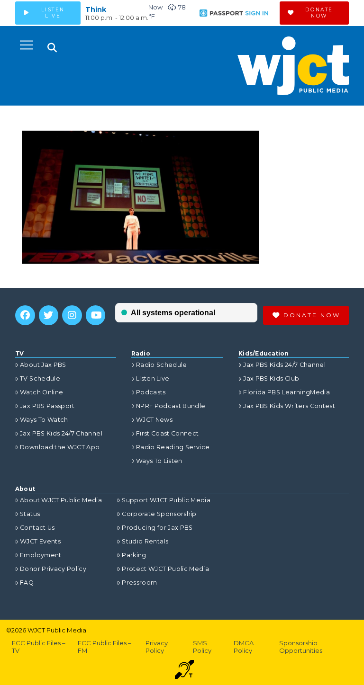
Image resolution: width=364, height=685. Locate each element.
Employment (41, 555)
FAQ (27, 582)
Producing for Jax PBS (157, 527)
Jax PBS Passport (47, 405)
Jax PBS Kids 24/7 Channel (61, 433)
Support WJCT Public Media (166, 500)
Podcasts (151, 392)
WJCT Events (40, 541)
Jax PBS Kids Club (271, 378)
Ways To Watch (44, 419)
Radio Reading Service (172, 447)
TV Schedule (40, 378)
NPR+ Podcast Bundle (171, 405)
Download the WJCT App (60, 447)
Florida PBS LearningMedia (286, 392)
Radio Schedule (161, 364)
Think (95, 9)
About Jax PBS (43, 364)
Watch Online (41, 392)
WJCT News (154, 419)
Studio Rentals (145, 541)
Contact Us (37, 527)
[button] (26, 45)
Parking (134, 555)
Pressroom (139, 582)
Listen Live (153, 378)
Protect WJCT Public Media (165, 568)
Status (30, 513)
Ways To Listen (159, 460)
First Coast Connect (167, 433)
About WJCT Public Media (61, 500)
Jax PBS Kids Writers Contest (289, 405)
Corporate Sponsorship (159, 513)
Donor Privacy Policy (53, 568)
